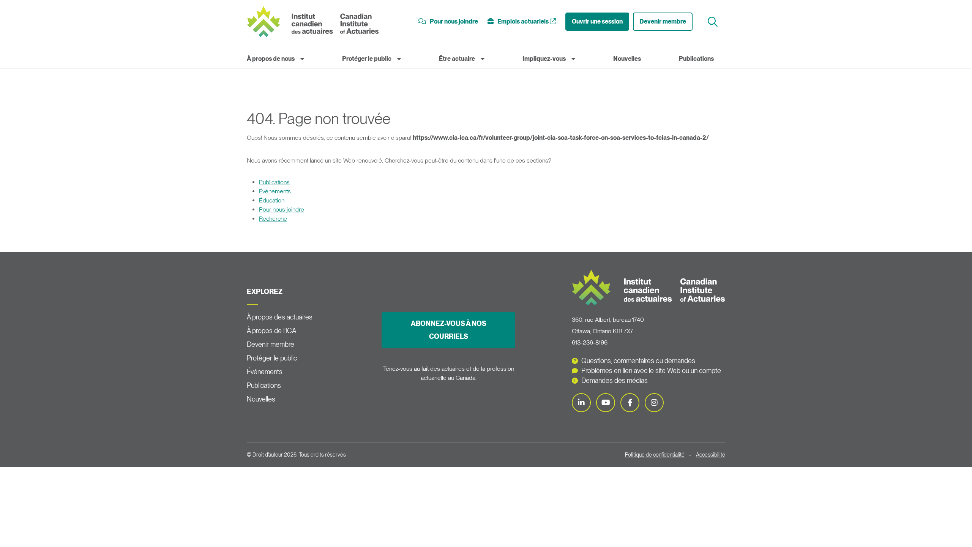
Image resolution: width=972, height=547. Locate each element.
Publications (696, 58)
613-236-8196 (590, 342)
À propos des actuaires (279, 317)
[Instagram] (654, 402)
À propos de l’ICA (271, 331)
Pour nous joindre (281, 209)
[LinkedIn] (581, 402)
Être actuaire (457, 58)
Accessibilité (710, 455)
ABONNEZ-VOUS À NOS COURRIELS (448, 329)
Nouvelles (627, 58)
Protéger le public (366, 58)
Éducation (271, 200)
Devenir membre (662, 21)
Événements (275, 191)
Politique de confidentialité (655, 455)
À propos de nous (271, 58)
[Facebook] (629, 402)
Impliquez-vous (544, 58)
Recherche (273, 218)
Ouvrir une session (597, 21)
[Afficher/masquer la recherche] (713, 22)
